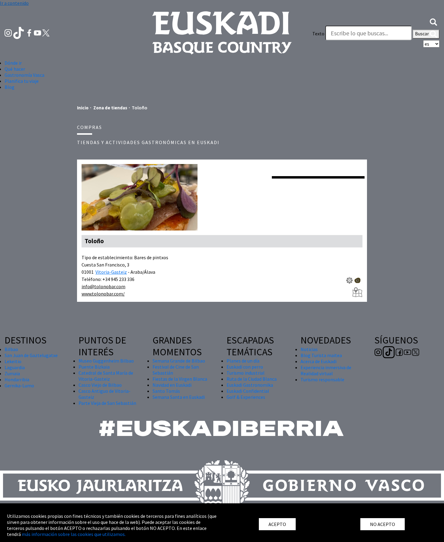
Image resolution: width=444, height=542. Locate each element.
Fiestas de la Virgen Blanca (180, 379)
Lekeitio (13, 361)
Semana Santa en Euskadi (179, 397)
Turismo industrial (246, 373)
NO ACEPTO (382, 524)
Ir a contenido (14, 3)
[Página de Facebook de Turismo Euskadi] (30, 32)
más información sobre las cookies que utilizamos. (74, 534)
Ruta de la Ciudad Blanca (252, 379)
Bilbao (11, 349)
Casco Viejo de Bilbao (100, 385)
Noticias (309, 349)
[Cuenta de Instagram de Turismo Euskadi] (9, 32)
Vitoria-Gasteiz (111, 272)
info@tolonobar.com (103, 286)
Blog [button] (9, 87)
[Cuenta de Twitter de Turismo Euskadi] (46, 32)
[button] (433, 21)
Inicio (82, 108)
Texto (318, 34)
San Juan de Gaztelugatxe (31, 355)
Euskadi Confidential (248, 391)
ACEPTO (277, 524)
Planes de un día (243, 361)
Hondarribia (17, 379)
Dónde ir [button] (13, 63)
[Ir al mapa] (357, 292)
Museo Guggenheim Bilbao (106, 361)
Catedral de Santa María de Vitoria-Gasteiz (106, 376)
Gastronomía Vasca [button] (24, 75)
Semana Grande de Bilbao (179, 361)
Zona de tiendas (110, 108)
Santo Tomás (166, 391)
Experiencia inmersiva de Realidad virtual (326, 370)
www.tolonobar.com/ (103, 294)
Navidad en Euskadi (172, 385)
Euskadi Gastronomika (250, 385)
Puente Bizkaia (94, 367)
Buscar (422, 34)
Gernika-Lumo (19, 385)
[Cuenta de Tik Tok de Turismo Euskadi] (19, 32)
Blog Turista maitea (321, 355)
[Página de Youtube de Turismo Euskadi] (38, 32)
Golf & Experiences (246, 397)
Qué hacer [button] (15, 69)
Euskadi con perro (245, 367)
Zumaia (12, 373)
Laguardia (15, 367)
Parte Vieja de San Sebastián (107, 403)
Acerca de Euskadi (318, 361)
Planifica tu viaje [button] (22, 81)
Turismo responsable (322, 379)
